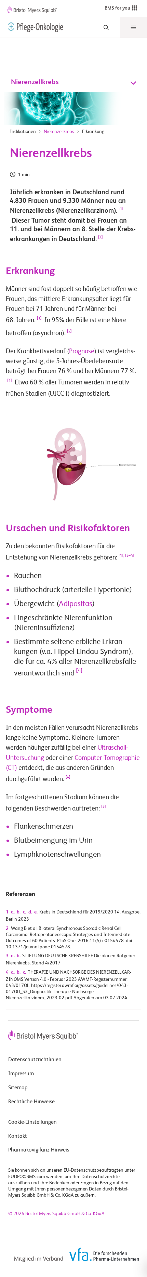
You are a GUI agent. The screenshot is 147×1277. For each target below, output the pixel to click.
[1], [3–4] (126, 556)
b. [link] (19, 912)
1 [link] (7, 912)
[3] (103, 807)
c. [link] (24, 912)
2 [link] (7, 928)
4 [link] (7, 972)
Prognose (81, 351)
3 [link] (7, 955)
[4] (79, 671)
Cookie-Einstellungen (32, 1122)
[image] (34, 27)
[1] (121, 209)
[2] (69, 331)
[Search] (106, 27)
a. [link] (13, 912)
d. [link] (30, 912)
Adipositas (75, 604)
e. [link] (36, 912)
